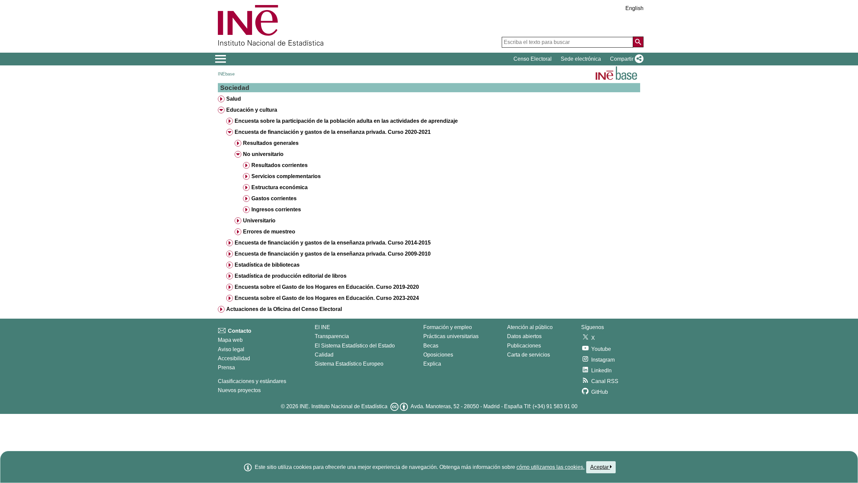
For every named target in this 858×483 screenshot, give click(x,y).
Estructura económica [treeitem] (279, 187)
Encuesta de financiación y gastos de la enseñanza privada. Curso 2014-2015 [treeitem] (333, 243)
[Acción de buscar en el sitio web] (638, 42)
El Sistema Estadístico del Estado (355, 345)
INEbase (226, 73)
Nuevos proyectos (239, 390)
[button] (625, 59)
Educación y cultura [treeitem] (251, 110)
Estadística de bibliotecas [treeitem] (267, 265)
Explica (432, 364)
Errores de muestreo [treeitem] (269, 231)
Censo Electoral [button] (532, 59)
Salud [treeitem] (233, 99)
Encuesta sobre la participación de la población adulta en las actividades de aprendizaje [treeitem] (346, 121)
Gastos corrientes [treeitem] (274, 198)
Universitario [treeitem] (259, 220)
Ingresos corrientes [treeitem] (276, 209)
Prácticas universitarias (451, 336)
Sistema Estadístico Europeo (349, 364)
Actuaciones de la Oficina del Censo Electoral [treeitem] (284, 309)
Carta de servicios (528, 355)
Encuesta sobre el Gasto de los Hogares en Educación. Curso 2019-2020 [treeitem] (327, 287)
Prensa (226, 367)
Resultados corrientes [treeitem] (279, 165)
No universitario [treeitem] (263, 154)
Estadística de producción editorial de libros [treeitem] (291, 276)
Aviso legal (231, 349)
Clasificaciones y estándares (252, 381)
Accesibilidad (234, 358)
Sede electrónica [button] (581, 59)
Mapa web (230, 340)
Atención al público (530, 327)
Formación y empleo (447, 327)
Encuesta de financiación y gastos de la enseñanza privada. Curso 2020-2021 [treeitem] (333, 132)
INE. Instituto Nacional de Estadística (343, 406)
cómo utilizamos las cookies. (550, 467)
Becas (430, 345)
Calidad (324, 355)
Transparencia (332, 336)
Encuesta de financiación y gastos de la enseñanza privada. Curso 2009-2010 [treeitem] (333, 254)
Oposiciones (438, 355)
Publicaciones (524, 345)
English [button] (634, 8)
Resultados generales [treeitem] (271, 143)
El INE (322, 327)
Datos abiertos (524, 336)
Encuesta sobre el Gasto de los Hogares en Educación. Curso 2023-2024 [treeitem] (327, 298)
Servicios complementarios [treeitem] (286, 176)
